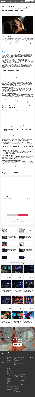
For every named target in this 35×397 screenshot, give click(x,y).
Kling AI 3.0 (4, 38)
